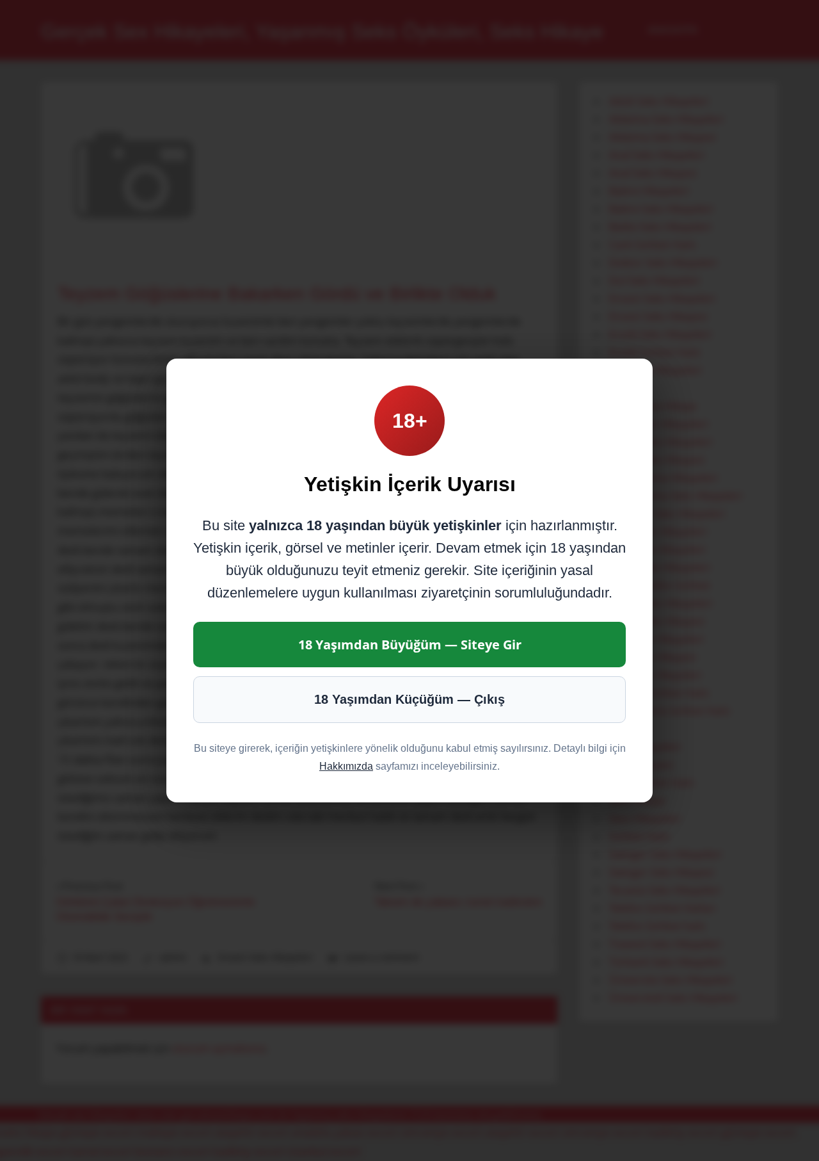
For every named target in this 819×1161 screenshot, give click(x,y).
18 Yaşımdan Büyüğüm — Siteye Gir (409, 644)
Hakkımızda (346, 766)
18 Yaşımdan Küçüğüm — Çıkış (409, 699)
